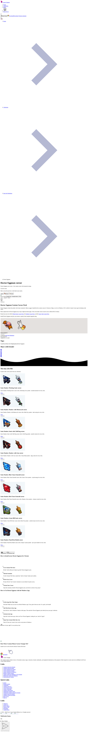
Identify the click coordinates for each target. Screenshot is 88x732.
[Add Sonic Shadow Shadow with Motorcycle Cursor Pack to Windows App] (3, 416)
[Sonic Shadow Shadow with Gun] (13, 450)
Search (4, 682)
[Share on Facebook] (44, 349)
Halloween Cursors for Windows (10, 675)
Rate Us (5, 697)
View (2, 393)
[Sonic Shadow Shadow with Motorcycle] (13, 407)
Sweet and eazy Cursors (8, 677)
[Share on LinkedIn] (44, 354)
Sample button (15, 296)
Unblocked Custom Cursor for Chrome (11, 692)
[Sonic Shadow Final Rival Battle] (13, 537)
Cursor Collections (7, 689)
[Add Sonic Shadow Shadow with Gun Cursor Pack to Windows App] (3, 459)
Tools (5, 8)
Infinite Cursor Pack (30, 314)
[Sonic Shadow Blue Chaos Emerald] (13, 472)
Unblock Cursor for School (9, 695)
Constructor (5, 685)
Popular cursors (6, 684)
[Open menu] (1, 14)
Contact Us (5, 704)
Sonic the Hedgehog (9, 335)
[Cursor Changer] (2, 2)
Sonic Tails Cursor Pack (44, 314)
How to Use (6, 11)
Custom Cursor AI (7, 686)
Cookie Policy (6, 709)
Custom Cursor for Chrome (9, 667)
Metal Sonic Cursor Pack (18, 314)
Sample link (8, 296)
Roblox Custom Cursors (8, 673)
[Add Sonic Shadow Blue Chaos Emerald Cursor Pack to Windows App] (3, 481)
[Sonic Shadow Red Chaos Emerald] (13, 493)
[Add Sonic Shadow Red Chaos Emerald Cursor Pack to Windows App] (3, 503)
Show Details (5, 721)
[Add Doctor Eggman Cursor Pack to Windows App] (3, 302)
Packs (4, 7)
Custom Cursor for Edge (8, 668)
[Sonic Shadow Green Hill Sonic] (13, 515)
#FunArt (14, 642)
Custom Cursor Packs (8, 690)
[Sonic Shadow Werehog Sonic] (13, 385)
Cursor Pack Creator (7, 687)
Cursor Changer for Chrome (9, 669)
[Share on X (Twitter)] (44, 351)
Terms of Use (6, 707)
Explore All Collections (6, 635)
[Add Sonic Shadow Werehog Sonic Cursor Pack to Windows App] (3, 394)
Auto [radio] (2, 293)
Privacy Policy (6, 706)
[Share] (2, 300)
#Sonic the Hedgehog (21, 642)
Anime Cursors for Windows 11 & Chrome (12, 674)
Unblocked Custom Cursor (9, 691)
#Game (11, 642)
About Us (5, 703)
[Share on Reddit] (44, 356)
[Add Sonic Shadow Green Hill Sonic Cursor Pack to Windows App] (3, 524)
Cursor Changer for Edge (8, 670)
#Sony (27, 642)
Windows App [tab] (11, 553)
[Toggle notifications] (1, 17)
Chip (20, 296)
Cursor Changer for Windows (9, 672)
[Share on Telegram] (44, 355)
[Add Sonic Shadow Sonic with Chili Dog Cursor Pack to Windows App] (3, 437)
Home (4, 4)
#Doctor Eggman (32, 642)
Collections (5, 6)
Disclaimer (5, 708)
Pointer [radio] (11, 293)
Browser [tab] (4, 553)
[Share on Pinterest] (44, 352)
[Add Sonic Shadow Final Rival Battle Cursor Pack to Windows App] (3, 546)
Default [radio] (6, 293)
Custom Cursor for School (9, 694)
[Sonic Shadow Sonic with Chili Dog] (13, 428)
